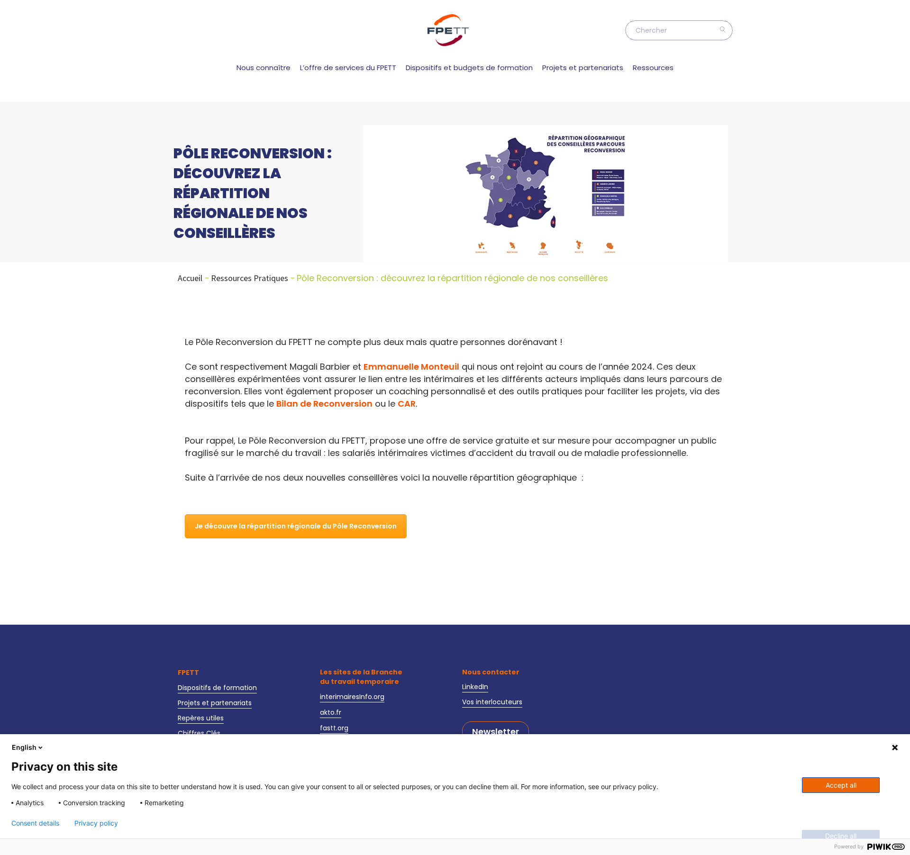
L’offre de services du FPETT (348, 67)
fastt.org (334, 728)
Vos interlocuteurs (492, 702)
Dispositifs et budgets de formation (469, 67)
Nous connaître (264, 67)
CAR (407, 404)
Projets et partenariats (582, 67)
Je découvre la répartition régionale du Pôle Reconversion (296, 526)
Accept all (841, 785)
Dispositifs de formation (217, 687)
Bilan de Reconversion (324, 404)
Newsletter (495, 732)
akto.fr (330, 712)
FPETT (188, 672)
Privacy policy (96, 823)
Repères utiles (201, 718)
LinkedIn (475, 686)
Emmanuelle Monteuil (411, 367)
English (24, 747)
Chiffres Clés (199, 733)
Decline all (840, 836)
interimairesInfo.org (352, 696)
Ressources (653, 67)
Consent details (35, 823)
